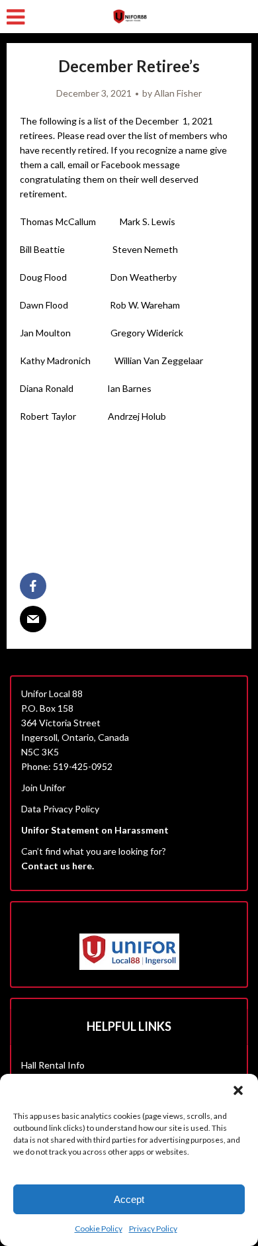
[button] (238, 1090)
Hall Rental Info (53, 1065)
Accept (129, 1199)
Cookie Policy (98, 1228)
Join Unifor (43, 787)
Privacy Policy (153, 1228)
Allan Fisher (178, 93)
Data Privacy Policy (60, 808)
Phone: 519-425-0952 (66, 766)
